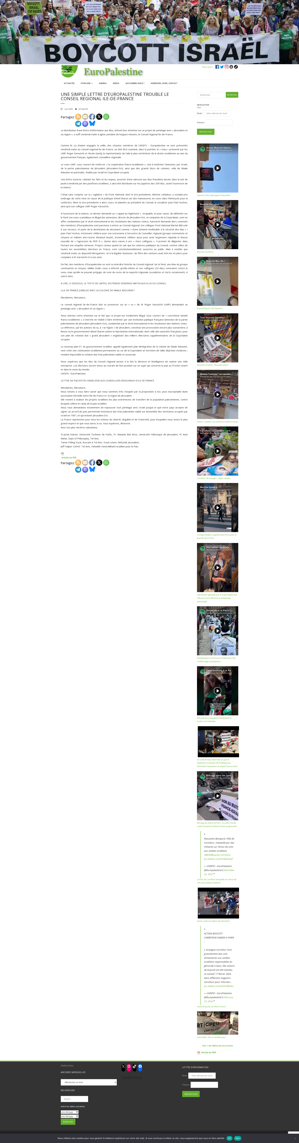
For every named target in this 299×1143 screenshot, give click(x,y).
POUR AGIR (85, 83)
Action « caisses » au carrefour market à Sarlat (217, 421)
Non (238, 1138)
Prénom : (201, 122)
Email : (200, 113)
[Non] (295, 1138)
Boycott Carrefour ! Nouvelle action (212, 365)
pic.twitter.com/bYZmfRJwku (218, 986)
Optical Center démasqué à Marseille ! (214, 195)
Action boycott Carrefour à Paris (211, 1006)
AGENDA (103, 83)
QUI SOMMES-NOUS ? (135, 83)
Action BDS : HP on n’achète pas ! (211, 1037)
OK (229, 1138)
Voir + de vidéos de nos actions (217, 1045)
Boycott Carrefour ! (205, 252)
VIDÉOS (116, 83)
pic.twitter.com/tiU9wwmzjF (218, 858)
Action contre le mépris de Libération (213, 921)
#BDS (207, 854)
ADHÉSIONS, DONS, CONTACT (164, 83)
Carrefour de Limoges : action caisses (213, 478)
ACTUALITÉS (69, 83)
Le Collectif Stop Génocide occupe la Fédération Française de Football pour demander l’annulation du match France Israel (217, 763)
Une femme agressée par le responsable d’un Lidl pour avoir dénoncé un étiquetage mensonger (217, 598)
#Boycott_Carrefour (220, 854)
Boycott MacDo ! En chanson (209, 308)
